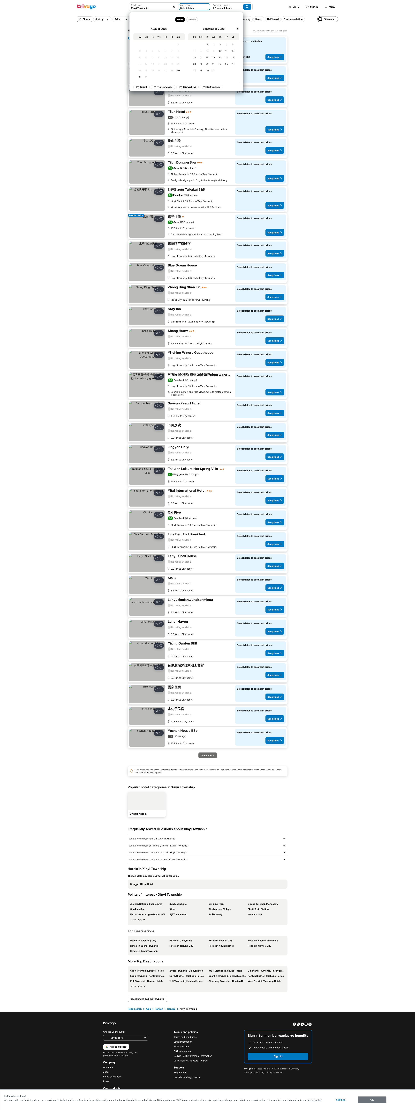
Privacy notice (181, 1046)
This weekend (189, 87)
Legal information (183, 1041)
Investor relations (112, 1076)
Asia (148, 1008)
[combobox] (153, 8)
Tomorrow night (164, 87)
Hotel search (135, 1008)
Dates (180, 19)
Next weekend (213, 87)
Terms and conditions (185, 1037)
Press (106, 1081)
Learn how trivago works (187, 1077)
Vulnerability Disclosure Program (191, 1060)
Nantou (171, 1008)
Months (192, 19)
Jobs (105, 1071)
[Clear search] (174, 7)
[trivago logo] (86, 6)
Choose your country (114, 1031)
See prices (273, 57)
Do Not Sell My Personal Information (193, 1055)
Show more (136, 919)
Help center (180, 1072)
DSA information (182, 1051)
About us (108, 1067)
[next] (237, 29)
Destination (136, 5)
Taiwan (159, 1008)
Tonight (143, 87)
